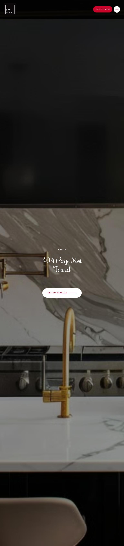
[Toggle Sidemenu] (117, 9)
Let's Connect (102, 9)
